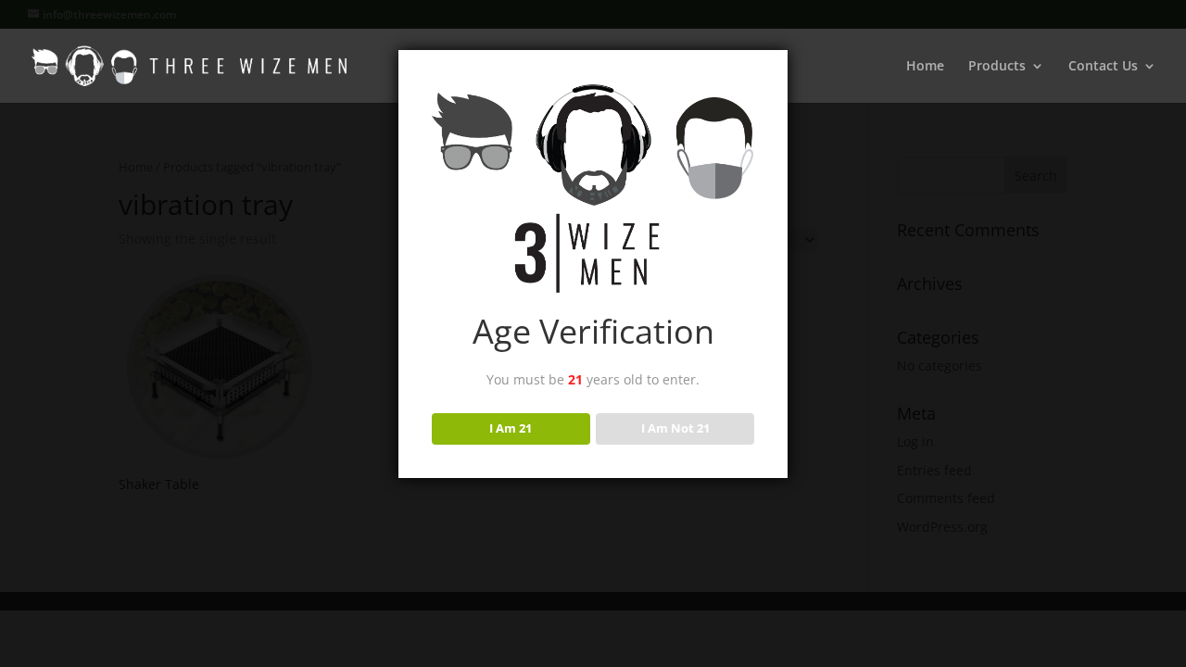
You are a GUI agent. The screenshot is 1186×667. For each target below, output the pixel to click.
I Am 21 (510, 428)
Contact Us (1103, 66)
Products (997, 66)
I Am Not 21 (675, 428)
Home (925, 66)
